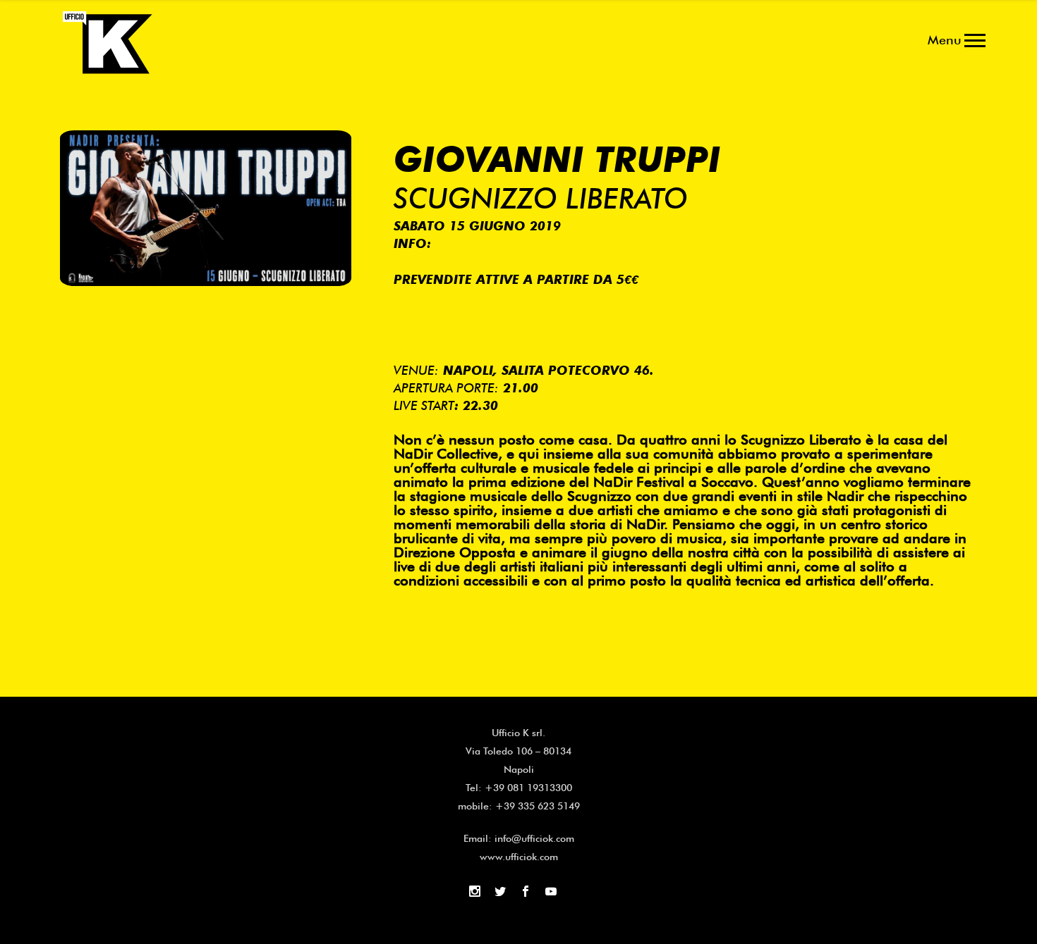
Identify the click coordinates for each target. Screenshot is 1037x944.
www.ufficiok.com (519, 856)
